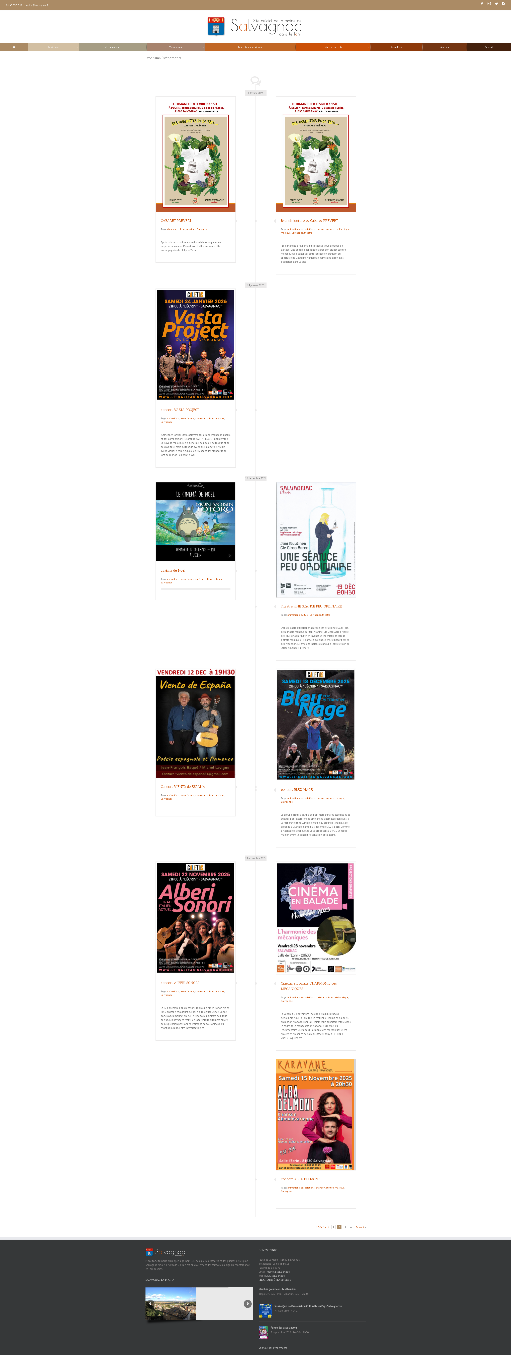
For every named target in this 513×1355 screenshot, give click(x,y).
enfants (217, 578)
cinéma (199, 578)
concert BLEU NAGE (297, 789)
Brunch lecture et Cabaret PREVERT (309, 220)
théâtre (308, 232)
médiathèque (342, 229)
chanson (172, 229)
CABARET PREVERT (176, 220)
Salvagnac (203, 229)
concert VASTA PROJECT (180, 410)
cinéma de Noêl (173, 570)
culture (181, 229)
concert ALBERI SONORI (180, 983)
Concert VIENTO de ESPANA (183, 786)
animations (293, 229)
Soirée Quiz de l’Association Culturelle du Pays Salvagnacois (308, 1306)
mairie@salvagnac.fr (37, 5)
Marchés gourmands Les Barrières (277, 1289)
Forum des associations (284, 1327)
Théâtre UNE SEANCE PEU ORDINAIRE (311, 606)
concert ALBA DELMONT (300, 1179)
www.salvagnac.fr (275, 1275)
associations (308, 229)
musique (191, 229)
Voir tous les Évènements (273, 1348)
